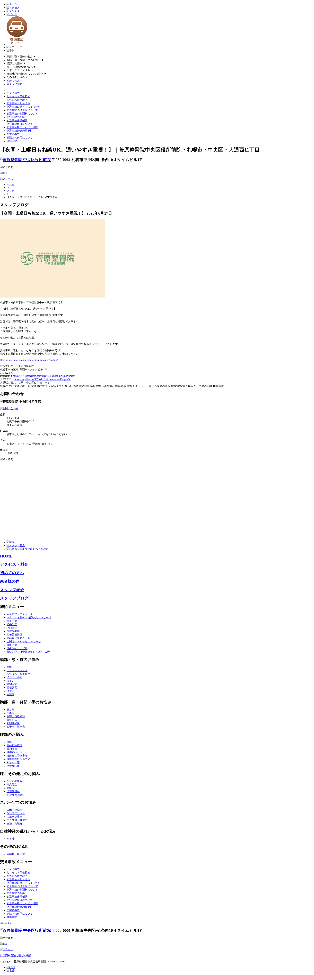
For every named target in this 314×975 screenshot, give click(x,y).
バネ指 (10, 713)
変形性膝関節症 (16, 794)
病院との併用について (20, 137)
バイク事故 (13, 93)
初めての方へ (14, 80)
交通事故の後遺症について (22, 110)
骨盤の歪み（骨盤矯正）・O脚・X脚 (28, 651)
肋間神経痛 (13, 723)
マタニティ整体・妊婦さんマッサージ (29, 617)
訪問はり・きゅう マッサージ (24, 641)
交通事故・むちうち (18, 103)
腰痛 (9, 742)
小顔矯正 (12, 627)
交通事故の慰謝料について (22, 113)
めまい (10, 680)
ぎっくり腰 (13, 762)
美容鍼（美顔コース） (20, 638)
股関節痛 (12, 748)
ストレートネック (17, 670)
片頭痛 (10, 694)
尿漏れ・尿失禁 (16, 854)
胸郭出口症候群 (16, 716)
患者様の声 (10, 581)
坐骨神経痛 (13, 766)
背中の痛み (13, 719)
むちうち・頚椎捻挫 (18, 96)
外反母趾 (12, 784)
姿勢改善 (12, 624)
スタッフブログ (14, 598)
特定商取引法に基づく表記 (15, 955)
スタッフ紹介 (14, 84)
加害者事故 (13, 134)
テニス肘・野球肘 (17, 820)
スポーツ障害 (14, 809)
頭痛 (9, 667)
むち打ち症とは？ (17, 99)
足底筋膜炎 (13, 791)
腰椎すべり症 (14, 752)
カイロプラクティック (20, 614)
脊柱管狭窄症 (14, 745)
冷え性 (10, 838)
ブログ (10, 190)
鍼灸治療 (12, 645)
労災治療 (12, 621)
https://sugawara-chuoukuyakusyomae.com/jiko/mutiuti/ (29, 360)
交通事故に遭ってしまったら (24, 106)
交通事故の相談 (16, 117)
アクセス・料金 (14, 564)
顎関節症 (12, 684)
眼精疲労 (12, 687)
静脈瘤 (10, 788)
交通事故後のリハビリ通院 (22, 127)
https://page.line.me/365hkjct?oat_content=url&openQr (42, 379)
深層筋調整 (13, 631)
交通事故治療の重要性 (20, 130)
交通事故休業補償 (17, 120)
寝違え (10, 691)
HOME (10, 184)
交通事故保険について (20, 123)
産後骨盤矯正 (14, 634)
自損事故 (12, 141)
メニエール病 (14, 677)
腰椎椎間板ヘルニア (18, 759)
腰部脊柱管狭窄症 (17, 755)
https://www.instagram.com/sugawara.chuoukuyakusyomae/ (44, 375)
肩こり (10, 709)
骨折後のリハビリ (17, 648)
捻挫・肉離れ (14, 823)
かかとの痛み (14, 781)
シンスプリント (16, 813)
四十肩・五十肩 (16, 726)
